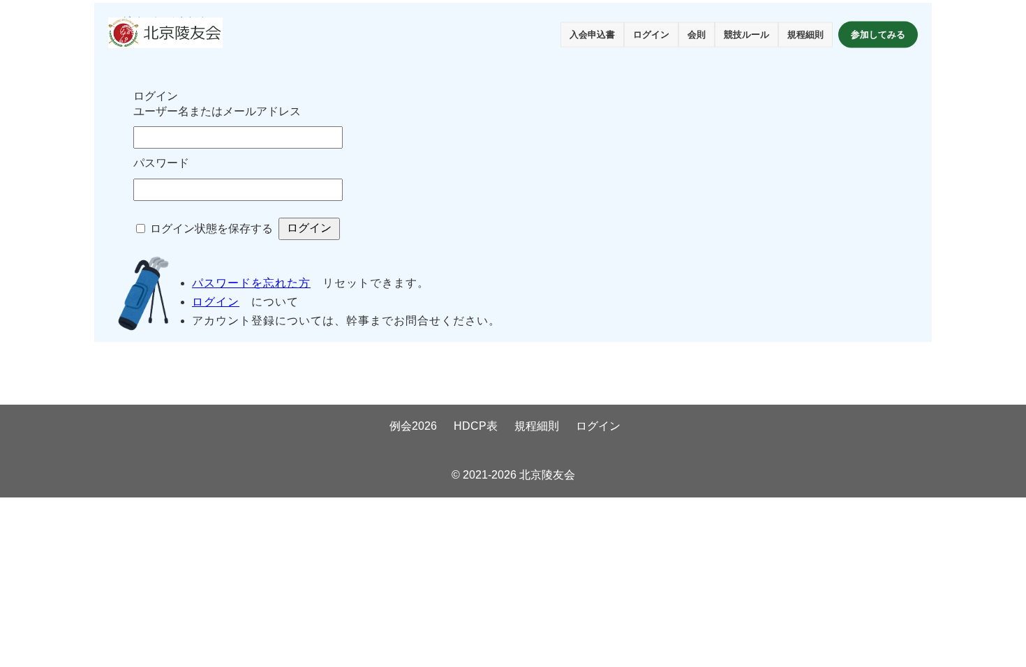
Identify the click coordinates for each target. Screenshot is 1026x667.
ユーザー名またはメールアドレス (217, 111)
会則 (696, 34)
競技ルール (746, 34)
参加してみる (878, 34)
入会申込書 (592, 34)
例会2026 (413, 426)
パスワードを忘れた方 (251, 283)
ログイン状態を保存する (211, 228)
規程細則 (805, 34)
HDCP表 (476, 426)
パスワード (161, 163)
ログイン (651, 34)
